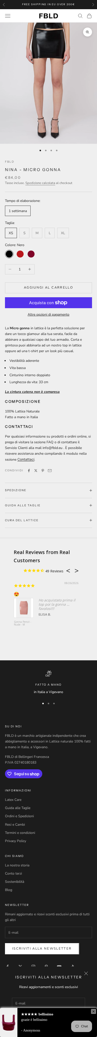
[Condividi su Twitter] (36, 471)
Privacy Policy (15, 841)
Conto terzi (13, 873)
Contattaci (25, 459)
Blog (8, 890)
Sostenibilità (14, 881)
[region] (48, 682)
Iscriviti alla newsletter (42, 948)
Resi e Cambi (15, 824)
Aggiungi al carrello (48, 287)
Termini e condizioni (20, 832)
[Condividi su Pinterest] (43, 471)
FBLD (9, 161)
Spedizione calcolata (40, 183)
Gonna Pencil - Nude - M (22, 623)
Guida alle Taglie (17, 808)
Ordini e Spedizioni (19, 816)
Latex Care (13, 799)
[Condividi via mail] (50, 471)
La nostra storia (17, 865)
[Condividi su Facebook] (29, 471)
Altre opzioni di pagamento (48, 314)
